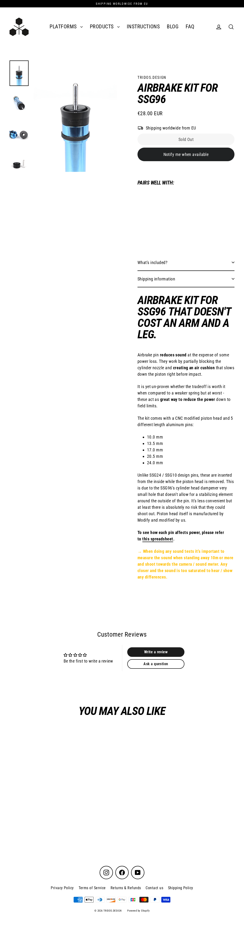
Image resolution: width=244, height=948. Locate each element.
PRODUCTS (102, 27)
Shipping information (156, 278)
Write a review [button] (156, 652)
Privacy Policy (62, 888)
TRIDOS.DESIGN (151, 77)
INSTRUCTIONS (143, 27)
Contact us (154, 888)
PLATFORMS (64, 27)
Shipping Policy (180, 888)
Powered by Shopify (138, 910)
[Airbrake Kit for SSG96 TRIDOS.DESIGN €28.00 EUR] (149, 216)
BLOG (172, 27)
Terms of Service (92, 888)
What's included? (152, 262)
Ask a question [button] (155, 664)
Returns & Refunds (126, 888)
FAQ (190, 27)
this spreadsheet (157, 538)
